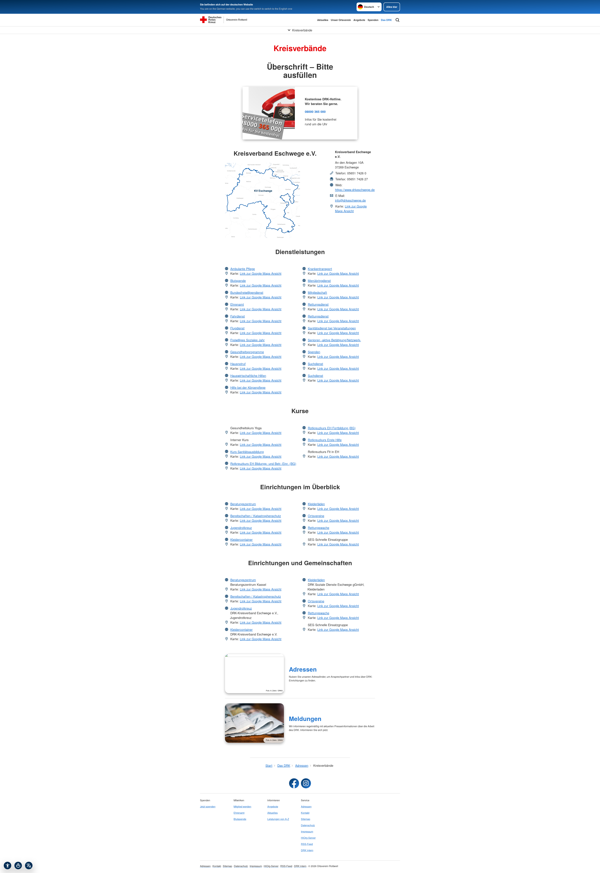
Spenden (373, 20)
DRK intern (307, 850)
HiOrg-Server (308, 838)
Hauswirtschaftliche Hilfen (248, 375)
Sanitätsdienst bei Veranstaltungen (332, 328)
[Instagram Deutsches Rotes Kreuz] (306, 783)
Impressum (307, 831)
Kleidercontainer (241, 539)
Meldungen (305, 718)
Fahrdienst (237, 316)
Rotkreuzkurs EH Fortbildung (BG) (332, 428)
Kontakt (305, 813)
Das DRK (386, 20)
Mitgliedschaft (317, 292)
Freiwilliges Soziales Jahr (247, 340)
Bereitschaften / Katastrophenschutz (255, 515)
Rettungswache (318, 527)
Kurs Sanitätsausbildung (247, 451)
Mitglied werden (242, 806)
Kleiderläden (316, 504)
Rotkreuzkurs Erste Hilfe (325, 440)
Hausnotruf (238, 363)
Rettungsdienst (318, 304)
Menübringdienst (319, 280)
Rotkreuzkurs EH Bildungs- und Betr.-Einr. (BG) (263, 463)
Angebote (359, 20)
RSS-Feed (307, 844)
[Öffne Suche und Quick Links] (397, 20)
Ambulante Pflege (242, 268)
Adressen (303, 669)
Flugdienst (237, 328)
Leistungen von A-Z (278, 819)
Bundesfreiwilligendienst (246, 292)
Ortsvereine (316, 515)
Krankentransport (320, 268)
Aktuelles (322, 20)
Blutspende (238, 280)
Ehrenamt (237, 304)
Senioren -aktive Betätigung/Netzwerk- (334, 340)
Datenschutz (308, 825)
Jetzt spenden (207, 806)
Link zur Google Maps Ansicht (351, 208)
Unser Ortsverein (341, 20)
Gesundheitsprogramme (247, 352)
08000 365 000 (315, 111)
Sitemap (305, 819)
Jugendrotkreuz (241, 527)
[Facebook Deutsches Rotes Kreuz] (294, 783)
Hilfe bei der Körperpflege (247, 387)
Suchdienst (315, 363)
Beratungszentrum (243, 504)
